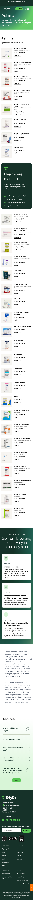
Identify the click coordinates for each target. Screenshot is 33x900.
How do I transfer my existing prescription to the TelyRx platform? (12, 770)
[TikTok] (10, 820)
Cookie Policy (21, 877)
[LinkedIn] (14, 820)
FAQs (3, 852)
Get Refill (19, 8)
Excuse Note (5, 862)
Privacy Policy (21, 873)
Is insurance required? (12, 739)
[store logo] (7, 9)
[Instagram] (7, 820)
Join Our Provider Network (7, 878)
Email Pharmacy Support (12, 805)
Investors (19, 859)
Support (4, 855)
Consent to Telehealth (23, 884)
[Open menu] (30, 9)
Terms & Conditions (22, 880)
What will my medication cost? (13, 749)
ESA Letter (5, 866)
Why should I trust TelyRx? (10, 729)
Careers (19, 855)
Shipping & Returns (7, 849)
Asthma (7, 38)
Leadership (20, 852)
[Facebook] (3, 820)
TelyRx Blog (5, 859)
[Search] (25, 9)
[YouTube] (18, 820)
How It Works (20, 849)
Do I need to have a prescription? (11, 759)
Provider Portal (6, 873)
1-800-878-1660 (7, 802)
